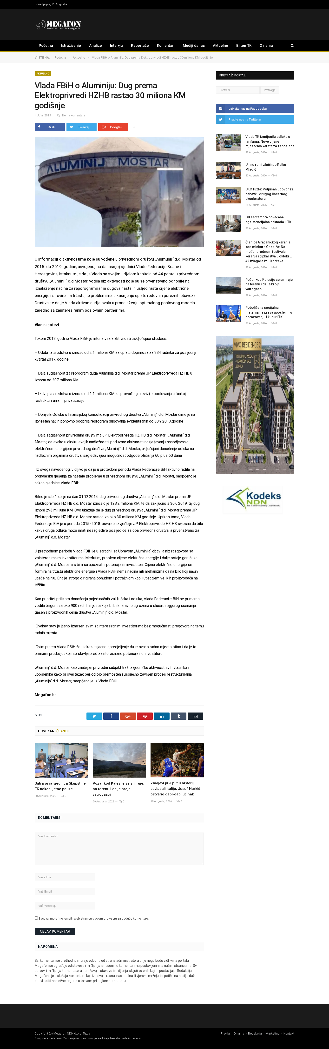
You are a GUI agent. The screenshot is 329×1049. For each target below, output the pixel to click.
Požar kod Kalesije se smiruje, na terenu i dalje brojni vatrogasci (118, 789)
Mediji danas (194, 45)
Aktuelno (220, 45)
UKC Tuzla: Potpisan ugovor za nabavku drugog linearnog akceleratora (269, 194)
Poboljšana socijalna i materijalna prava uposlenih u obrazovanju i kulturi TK (268, 312)
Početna (46, 45)
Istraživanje (71, 45)
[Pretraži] (290, 45)
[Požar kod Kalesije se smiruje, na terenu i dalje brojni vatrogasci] (119, 760)
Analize (95, 45)
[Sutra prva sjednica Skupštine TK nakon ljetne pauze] (61, 760)
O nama (266, 45)
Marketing (273, 1033)
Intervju (116, 45)
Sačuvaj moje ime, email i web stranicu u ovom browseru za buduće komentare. (94, 918)
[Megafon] (59, 24)
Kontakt (288, 1033)
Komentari (166, 45)
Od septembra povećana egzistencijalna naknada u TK (268, 219)
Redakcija (255, 1033)
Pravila (225, 1033)
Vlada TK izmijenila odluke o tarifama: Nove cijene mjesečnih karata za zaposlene (269, 141)
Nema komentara (73, 115)
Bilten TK (243, 45)
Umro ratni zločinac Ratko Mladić (265, 167)
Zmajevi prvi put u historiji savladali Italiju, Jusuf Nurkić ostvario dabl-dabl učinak (175, 788)
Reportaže (140, 45)
